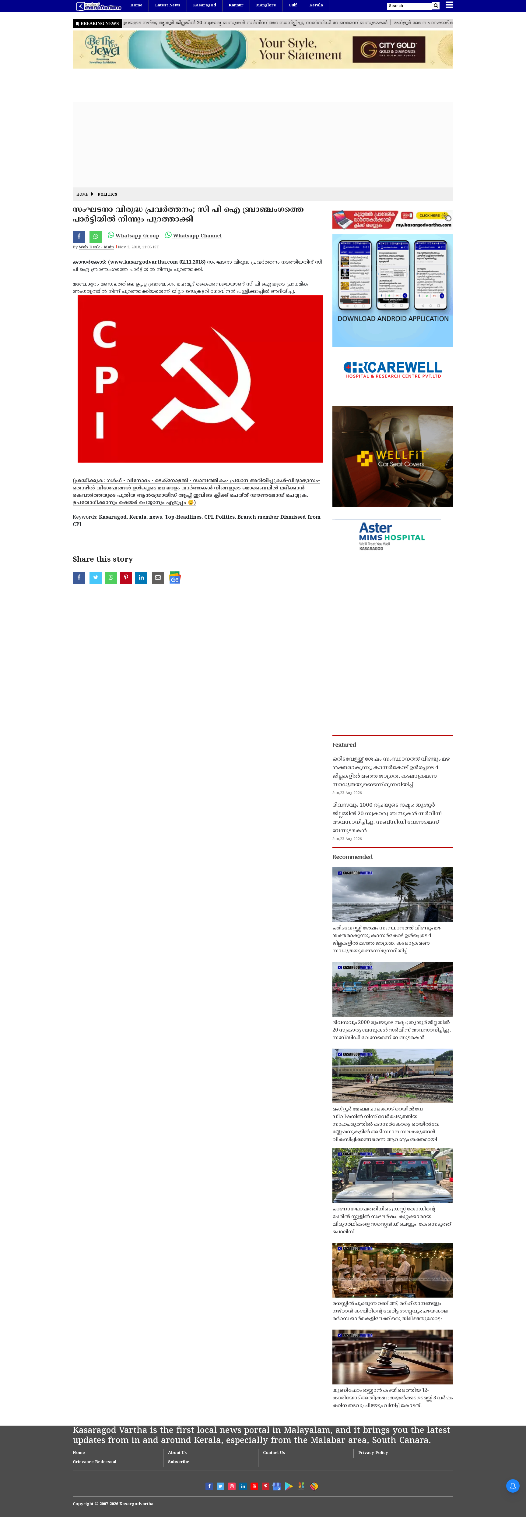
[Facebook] (209, 1486)
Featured (344, 745)
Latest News (168, 5)
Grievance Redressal (94, 1462)
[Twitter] (220, 1486)
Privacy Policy (373, 1453)
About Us (177, 1453)
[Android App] (287, 1485)
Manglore (266, 5)
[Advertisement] (255, 144)
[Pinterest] (265, 1486)
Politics (107, 195)
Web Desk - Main (96, 247)
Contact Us (274, 1453)
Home (136, 5)
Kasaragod (204, 5)
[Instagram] (232, 1486)
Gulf (293, 5)
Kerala (316, 5)
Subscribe (178, 1462)
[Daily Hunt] (300, 1485)
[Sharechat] (313, 1485)
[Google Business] (275, 1485)
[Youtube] (254, 1486)
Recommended (352, 857)
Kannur (236, 5)
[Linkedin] (243, 1486)
